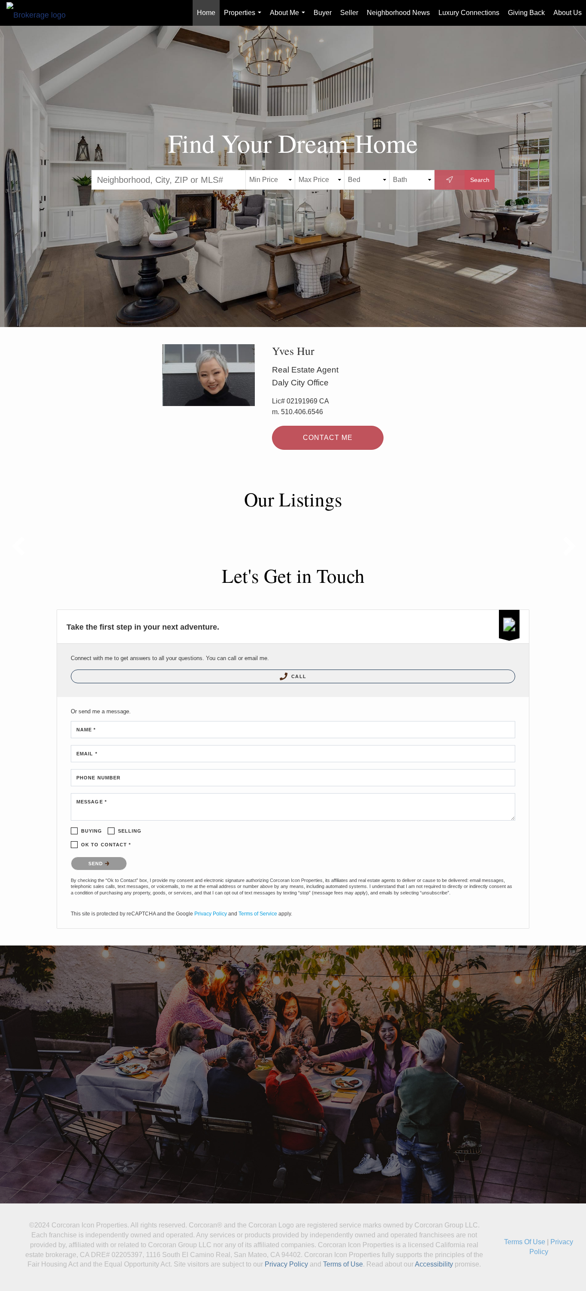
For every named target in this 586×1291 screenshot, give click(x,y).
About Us (567, 12)
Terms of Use (343, 1264)
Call (298, 676)
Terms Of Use (524, 1242)
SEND (96, 863)
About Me (289, 17)
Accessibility (434, 1264)
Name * (86, 729)
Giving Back (526, 12)
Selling (130, 830)
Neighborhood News (398, 12)
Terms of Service (258, 914)
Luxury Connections (468, 12)
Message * (91, 801)
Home (206, 12)
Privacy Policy (210, 914)
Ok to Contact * (106, 844)
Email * (86, 753)
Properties (244, 17)
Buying (92, 830)
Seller (349, 12)
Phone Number (98, 777)
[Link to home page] (40, 13)
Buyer (323, 12)
